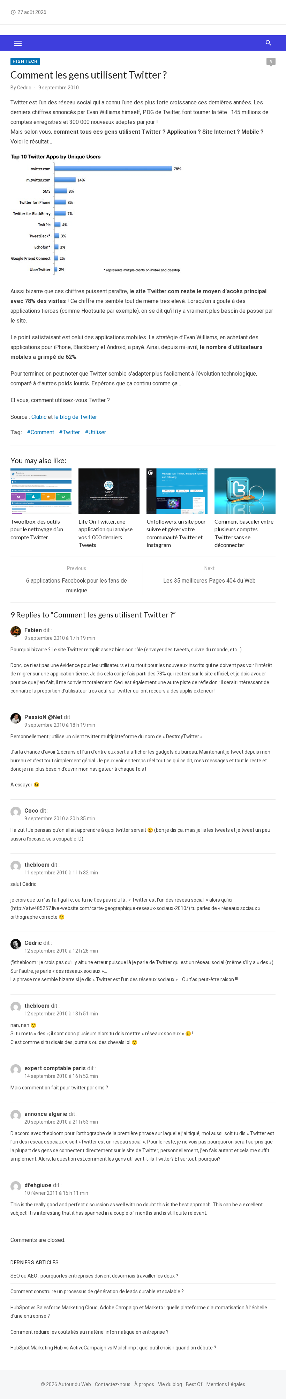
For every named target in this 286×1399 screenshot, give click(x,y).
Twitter (71, 432)
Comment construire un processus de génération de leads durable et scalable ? (97, 1291)
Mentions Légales (225, 1384)
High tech (25, 61)
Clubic (38, 417)
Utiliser (97, 432)
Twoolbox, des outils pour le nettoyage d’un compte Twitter (36, 529)
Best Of (194, 1384)
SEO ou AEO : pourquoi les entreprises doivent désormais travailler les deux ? (94, 1276)
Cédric (24, 87)
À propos (144, 1384)
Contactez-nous (112, 1384)
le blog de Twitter (75, 417)
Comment (42, 432)
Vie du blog (170, 1384)
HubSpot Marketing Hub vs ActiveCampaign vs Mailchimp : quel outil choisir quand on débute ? (113, 1347)
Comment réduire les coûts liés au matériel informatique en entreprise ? (89, 1332)
